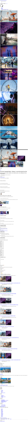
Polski (1, 415)
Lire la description (1, 204)
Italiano (2, 413)
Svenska (2, 416)
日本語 (2, 414)
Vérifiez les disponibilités (2, 421)
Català (1, 409)
